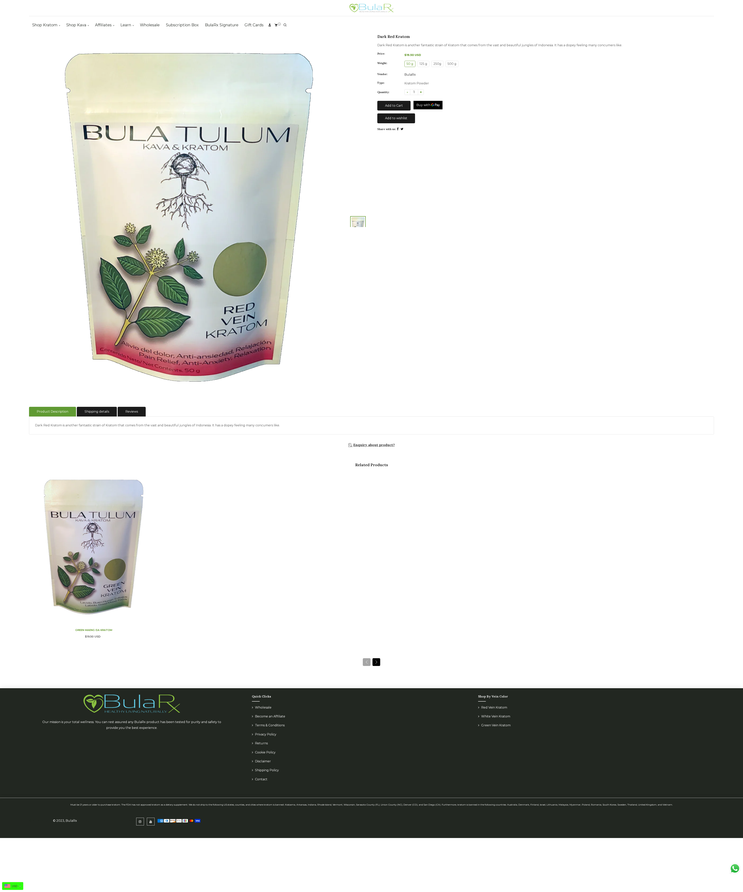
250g (437, 64)
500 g (452, 64)
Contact (261, 779)
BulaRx (410, 74)
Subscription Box (182, 25)
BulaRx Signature (221, 25)
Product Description (52, 411)
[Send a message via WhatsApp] (735, 868)
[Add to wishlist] (154, 547)
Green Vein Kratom (496, 725)
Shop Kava (76, 25)
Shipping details (97, 411)
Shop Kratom (45, 25)
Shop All (83, 821)
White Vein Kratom (495, 716)
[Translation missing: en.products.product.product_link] (154, 539)
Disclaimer (263, 761)
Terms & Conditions (270, 725)
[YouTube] (151, 821)
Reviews (131, 411)
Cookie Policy (265, 752)
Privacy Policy (265, 734)
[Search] (285, 25)
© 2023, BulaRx (65, 821)
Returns (261, 743)
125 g (423, 64)
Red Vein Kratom (494, 707)
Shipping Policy (267, 770)
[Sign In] (270, 25)
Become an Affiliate (270, 716)
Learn (126, 25)
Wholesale (150, 25)
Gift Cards (254, 25)
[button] (376, 662)
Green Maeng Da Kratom (93, 630)
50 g (410, 64)
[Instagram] (140, 821)
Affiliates (104, 25)
